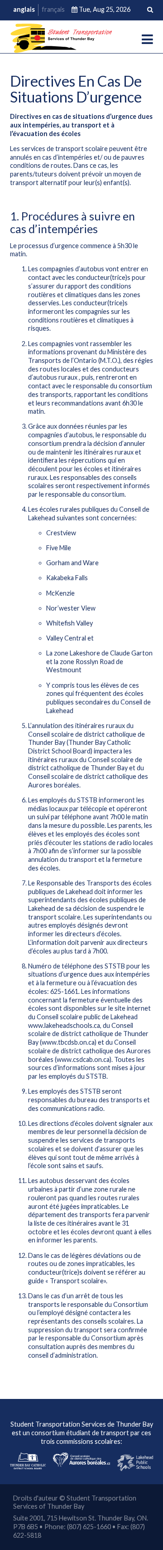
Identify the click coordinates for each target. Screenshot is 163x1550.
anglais (24, 9)
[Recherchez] (150, 10)
